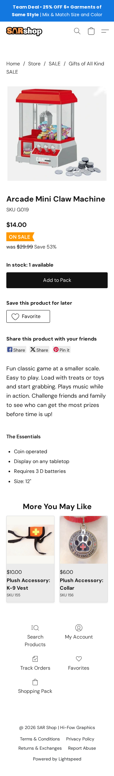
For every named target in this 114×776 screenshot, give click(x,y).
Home (13, 63)
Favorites (78, 668)
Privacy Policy (80, 739)
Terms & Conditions (40, 739)
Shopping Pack (35, 691)
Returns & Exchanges (40, 748)
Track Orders (35, 668)
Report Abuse (82, 748)
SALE (54, 63)
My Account (79, 636)
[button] (25, 31)
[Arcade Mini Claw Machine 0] (57, 133)
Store (34, 63)
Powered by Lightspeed (57, 759)
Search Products (35, 640)
